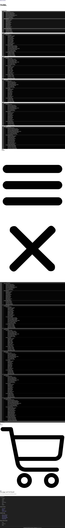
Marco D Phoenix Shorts (12, 108)
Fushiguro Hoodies (11, 53)
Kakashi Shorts (10, 113)
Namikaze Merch (9, 26)
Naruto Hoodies (8, 34)
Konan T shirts (10, 73)
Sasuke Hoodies (10, 41)
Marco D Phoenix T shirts (12, 62)
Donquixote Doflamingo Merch (11, 15)
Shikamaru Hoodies (11, 35)
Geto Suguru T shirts (11, 78)
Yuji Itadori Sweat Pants (12, 145)
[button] (32, 216)
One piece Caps (9, 80)
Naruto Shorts (8, 111)
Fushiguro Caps (10, 99)
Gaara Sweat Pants (11, 137)
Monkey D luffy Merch (10, 12)
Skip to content (3, 0)
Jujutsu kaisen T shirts (9, 74)
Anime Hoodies (6, 305)
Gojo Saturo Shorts (11, 124)
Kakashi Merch (8, 20)
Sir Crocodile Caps (11, 86)
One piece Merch (7, 11)
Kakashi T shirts (10, 67)
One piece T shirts (9, 58)
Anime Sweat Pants (7, 126)
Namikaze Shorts (11, 119)
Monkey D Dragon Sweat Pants (13, 129)
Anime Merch (4, 10)
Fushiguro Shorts (11, 123)
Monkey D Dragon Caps (12, 82)
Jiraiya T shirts (10, 69)
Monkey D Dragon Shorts (12, 106)
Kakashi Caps (10, 89)
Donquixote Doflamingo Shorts (13, 107)
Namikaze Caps (10, 96)
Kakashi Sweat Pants (11, 136)
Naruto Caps (8, 88)
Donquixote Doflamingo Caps (13, 84)
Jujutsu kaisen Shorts (9, 121)
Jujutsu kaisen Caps (9, 369)
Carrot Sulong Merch (9, 17)
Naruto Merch (6, 18)
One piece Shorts (9, 104)
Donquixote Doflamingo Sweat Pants (14, 131)
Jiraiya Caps (10, 92)
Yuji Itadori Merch (9, 29)
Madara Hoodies (11, 40)
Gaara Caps (10, 90)
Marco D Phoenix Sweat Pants (13, 132)
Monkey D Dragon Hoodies (12, 46)
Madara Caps (10, 93)
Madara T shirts (10, 70)
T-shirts (3, 56)
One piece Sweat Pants (10, 127)
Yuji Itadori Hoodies (11, 52)
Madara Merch (8, 24)
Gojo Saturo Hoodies (11, 54)
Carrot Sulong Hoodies (12, 51)
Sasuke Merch (8, 296)
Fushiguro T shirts (11, 76)
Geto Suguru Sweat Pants (12, 148)
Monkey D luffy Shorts (12, 105)
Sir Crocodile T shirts (11, 63)
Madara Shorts (10, 116)
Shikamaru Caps (10, 360)
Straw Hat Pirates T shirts (12, 61)
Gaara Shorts (10, 114)
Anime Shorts (6, 103)
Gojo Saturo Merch (9, 31)
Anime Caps (6, 351)
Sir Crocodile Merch (9, 16)
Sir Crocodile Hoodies (11, 50)
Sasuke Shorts (10, 117)
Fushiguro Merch (9, 30)
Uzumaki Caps (10, 91)
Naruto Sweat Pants (9, 134)
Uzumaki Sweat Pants (12, 138)
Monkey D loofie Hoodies (12, 45)
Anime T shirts (6, 57)
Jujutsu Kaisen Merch (8, 28)
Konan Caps (10, 97)
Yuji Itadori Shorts (11, 122)
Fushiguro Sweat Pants (12, 146)
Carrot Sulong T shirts (11, 64)
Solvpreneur (40, 527)
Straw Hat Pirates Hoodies (12, 47)
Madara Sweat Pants (11, 140)
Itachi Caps (10, 95)
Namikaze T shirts (11, 72)
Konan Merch (8, 27)
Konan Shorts (10, 120)
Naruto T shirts (8, 65)
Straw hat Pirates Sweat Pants (13, 130)
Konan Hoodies (10, 43)
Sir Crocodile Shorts (11, 109)
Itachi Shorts (10, 118)
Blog (2, 149)
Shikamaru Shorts (11, 112)
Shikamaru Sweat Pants (12, 135)
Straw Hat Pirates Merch (10, 14)
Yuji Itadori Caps (10, 98)
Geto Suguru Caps (11, 101)
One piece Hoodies (9, 44)
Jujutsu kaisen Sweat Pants (10, 144)
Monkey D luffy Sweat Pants (13, 128)
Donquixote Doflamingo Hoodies (14, 48)
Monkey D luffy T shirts (12, 59)
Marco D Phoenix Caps (12, 85)
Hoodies (3, 33)
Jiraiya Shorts (10, 387)
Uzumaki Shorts (10, 115)
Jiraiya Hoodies (10, 39)
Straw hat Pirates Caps (12, 83)
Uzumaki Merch (9, 22)
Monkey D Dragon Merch (10, 13)
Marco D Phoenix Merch (10, 287)
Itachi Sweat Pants (11, 142)
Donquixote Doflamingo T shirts (13, 333)
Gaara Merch (8, 21)
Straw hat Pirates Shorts (12, 378)
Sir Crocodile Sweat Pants (12, 133)
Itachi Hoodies (10, 42)
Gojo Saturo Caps (11, 100)
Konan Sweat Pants (11, 143)
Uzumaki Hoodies (11, 38)
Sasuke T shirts (10, 342)
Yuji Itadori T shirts (11, 75)
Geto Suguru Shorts (11, 396)
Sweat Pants (4, 397)
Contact (3, 150)
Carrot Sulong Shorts (11, 110)
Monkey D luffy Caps (11, 81)
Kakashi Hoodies (11, 36)
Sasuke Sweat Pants (11, 141)
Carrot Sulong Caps (11, 87)
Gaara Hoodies (10, 37)
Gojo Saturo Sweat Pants (12, 147)
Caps (3, 79)
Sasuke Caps (10, 94)
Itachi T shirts (10, 71)
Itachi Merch (8, 25)
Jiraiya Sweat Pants (11, 139)
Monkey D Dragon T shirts (12, 60)
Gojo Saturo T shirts (11, 77)
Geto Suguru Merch (9, 32)
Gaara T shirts (10, 68)
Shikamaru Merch (9, 19)
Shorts (3, 102)
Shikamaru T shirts (11, 66)
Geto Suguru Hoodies (11, 55)
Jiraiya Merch (8, 23)
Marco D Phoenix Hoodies (12, 49)
